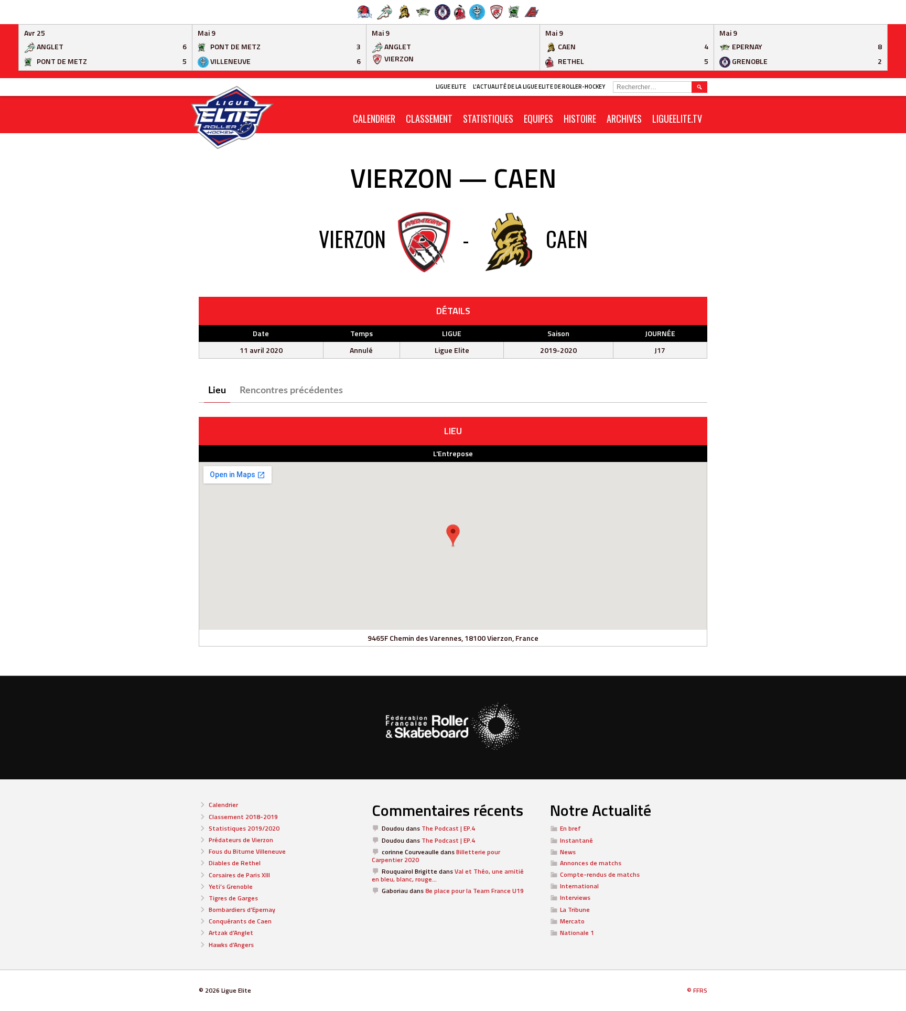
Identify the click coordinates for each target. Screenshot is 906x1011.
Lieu (217, 390)
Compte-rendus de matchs (600, 874)
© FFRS (697, 990)
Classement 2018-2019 (243, 817)
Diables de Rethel (235, 863)
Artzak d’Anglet (231, 933)
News (568, 852)
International (579, 886)
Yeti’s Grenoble (231, 886)
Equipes (538, 118)
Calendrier (223, 805)
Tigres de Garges (233, 898)
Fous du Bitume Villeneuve (247, 851)
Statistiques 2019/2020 (244, 828)
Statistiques (488, 118)
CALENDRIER (374, 118)
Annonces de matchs (590, 863)
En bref (570, 828)
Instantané (576, 840)
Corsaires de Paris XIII (239, 875)
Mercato (572, 921)
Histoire (580, 118)
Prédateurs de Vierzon (241, 840)
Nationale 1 (577, 933)
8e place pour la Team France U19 (474, 891)
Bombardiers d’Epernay (242, 910)
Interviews (575, 897)
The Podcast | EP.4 (448, 828)
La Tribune (575, 910)
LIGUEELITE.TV (677, 118)
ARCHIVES (624, 118)
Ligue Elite (451, 86)
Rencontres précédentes (291, 390)
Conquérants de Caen (240, 921)
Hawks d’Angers (231, 945)
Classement (429, 118)
